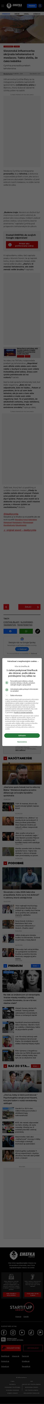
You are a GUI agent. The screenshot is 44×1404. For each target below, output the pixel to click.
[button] (22, 695)
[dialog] (22, 702)
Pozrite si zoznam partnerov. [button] (23, 713)
